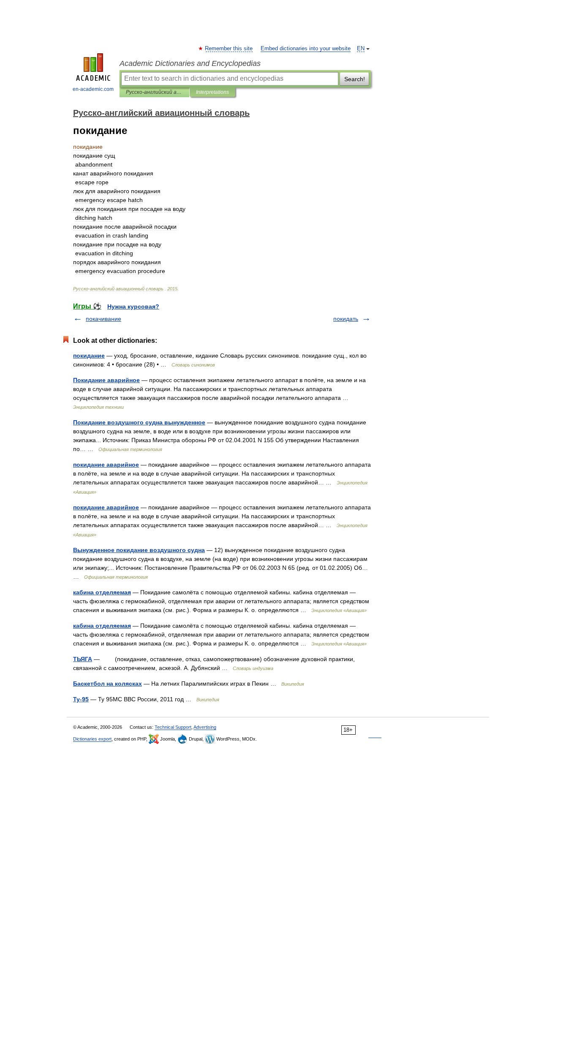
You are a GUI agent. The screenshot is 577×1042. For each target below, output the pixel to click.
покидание (89, 355)
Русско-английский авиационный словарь (154, 92)
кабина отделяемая (102, 592)
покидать (345, 318)
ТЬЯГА (82, 659)
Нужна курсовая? (133, 306)
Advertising (204, 727)
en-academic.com (93, 89)
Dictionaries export (92, 738)
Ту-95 (81, 699)
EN (361, 49)
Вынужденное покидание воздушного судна (139, 550)
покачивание (103, 318)
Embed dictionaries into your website (306, 49)
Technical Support (173, 727)
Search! (354, 79)
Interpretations (212, 92)
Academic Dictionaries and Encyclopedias (190, 63)
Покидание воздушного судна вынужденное (139, 422)
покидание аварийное (106, 464)
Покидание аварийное (106, 380)
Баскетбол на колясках (107, 683)
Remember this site (229, 49)
